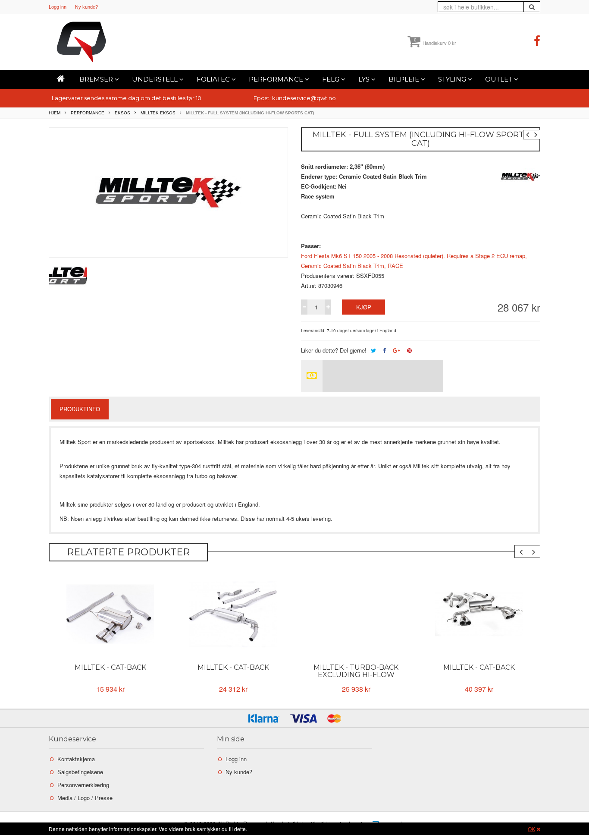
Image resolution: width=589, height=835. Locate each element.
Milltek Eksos (158, 112)
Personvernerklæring (83, 785)
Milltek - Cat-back (356, 667)
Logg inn (57, 6)
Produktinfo (80, 409)
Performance (277, 79)
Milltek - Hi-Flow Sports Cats (233, 671)
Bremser (97, 79)
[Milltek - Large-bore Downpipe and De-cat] (110, 614)
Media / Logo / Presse (85, 798)
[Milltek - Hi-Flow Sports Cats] (233, 614)
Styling (453, 79)
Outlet (499, 79)
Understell (155, 79)
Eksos (122, 112)
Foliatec (214, 79)
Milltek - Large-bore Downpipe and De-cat (110, 671)
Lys (364, 79)
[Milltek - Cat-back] (356, 614)
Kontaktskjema (76, 759)
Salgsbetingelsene (80, 772)
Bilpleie (404, 79)
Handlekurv (435, 43)
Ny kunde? (86, 6)
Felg (331, 79)
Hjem (54, 112)
